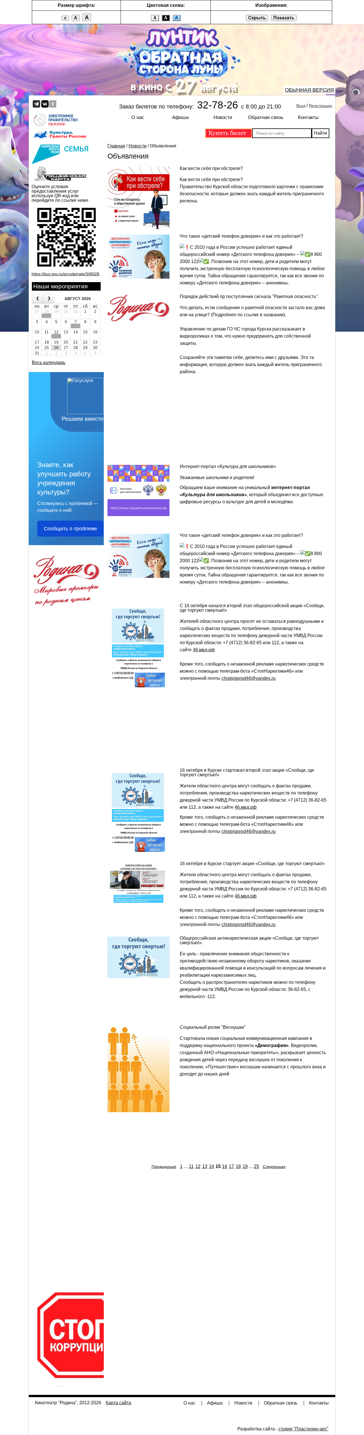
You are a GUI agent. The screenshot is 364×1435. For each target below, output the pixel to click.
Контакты (308, 117)
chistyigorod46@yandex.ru (249, 678)
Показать (283, 17)
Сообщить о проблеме (70, 528)
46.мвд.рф (204, 649)
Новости (223, 117)
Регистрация (320, 105)
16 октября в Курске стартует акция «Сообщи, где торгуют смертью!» (252, 863)
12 (197, 1166)
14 (211, 1166)
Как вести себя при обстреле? (211, 168)
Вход (300, 105)
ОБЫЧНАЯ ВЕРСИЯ (309, 90)
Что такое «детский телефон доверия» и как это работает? (241, 236)
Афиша (180, 117)
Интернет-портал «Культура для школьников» (228, 466)
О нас (137, 117)
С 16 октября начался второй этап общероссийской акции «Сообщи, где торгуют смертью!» (252, 608)
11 (191, 1166)
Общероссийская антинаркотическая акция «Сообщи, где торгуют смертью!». (249, 940)
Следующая (274, 1166)
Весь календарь (48, 362)
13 (204, 1166)
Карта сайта (118, 1402)
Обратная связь (266, 117)
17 (231, 1166)
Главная (116, 145)
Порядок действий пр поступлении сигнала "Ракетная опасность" (249, 296)
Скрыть (257, 17)
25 (256, 1166)
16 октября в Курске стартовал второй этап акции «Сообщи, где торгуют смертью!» (247, 772)
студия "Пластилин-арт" (303, 1428)
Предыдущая (164, 1166)
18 (238, 1166)
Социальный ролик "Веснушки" (213, 1027)
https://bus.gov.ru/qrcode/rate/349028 (65, 274)
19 (245, 1166)
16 (224, 1166)
